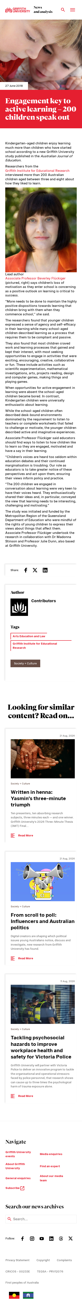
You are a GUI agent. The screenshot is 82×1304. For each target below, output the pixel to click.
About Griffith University (15, 1166)
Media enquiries (51, 1154)
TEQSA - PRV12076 (50, 1271)
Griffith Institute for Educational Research (37, 171)
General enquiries (18, 1178)
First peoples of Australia (22, 1282)
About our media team (51, 1178)
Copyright (43, 1260)
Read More (25, 835)
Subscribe (12, 1188)
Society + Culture (25, 663)
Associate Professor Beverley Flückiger (35, 278)
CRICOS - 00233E (17, 1271)
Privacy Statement (17, 1260)
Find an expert (50, 1166)
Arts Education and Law (29, 636)
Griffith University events (18, 1154)
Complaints (64, 1260)
